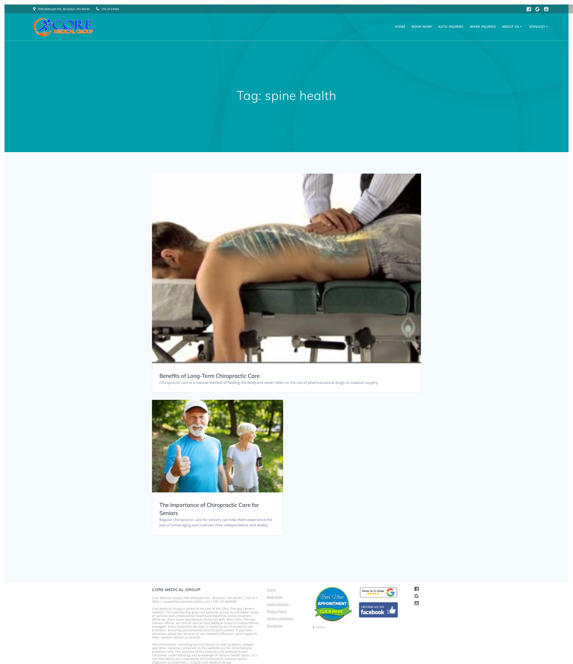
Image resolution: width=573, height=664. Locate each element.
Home (400, 26)
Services (537, 26)
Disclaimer (275, 626)
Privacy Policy (277, 611)
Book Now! (422, 26)
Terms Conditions (280, 618)
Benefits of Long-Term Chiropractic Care (209, 375)
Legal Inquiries (278, 604)
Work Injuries (483, 26)
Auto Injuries (451, 26)
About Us (510, 26)
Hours (320, 627)
